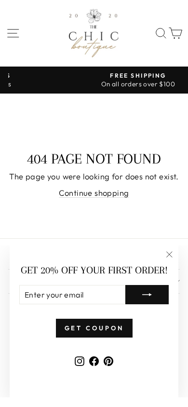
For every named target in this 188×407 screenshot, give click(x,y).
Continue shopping (94, 193)
